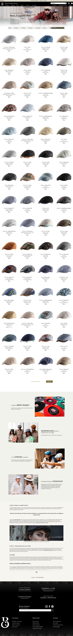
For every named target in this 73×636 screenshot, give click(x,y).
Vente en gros (14, 626)
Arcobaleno (9, 300)
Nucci (28, 300)
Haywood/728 (45, 185)
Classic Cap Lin (9, 47)
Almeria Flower (63, 116)
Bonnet (22, 5)
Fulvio (27, 162)
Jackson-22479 (27, 116)
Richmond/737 (9, 208)
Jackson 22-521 (46, 139)
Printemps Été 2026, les (52, 481)
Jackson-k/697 (27, 277)
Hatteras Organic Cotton (46, 369)
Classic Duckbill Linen (27, 369)
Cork (28, 93)
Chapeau (7, 5)
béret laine (59, 556)
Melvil (9, 93)
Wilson (9, 254)
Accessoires (34, 5)
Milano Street (9, 116)
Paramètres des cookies (37, 628)
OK (52, 610)
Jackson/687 (45, 323)
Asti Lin (27, 47)
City (64, 346)
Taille (24, 28)
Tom (64, 277)
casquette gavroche (51, 520)
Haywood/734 (9, 139)
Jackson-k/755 (9, 277)
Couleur (38, 28)
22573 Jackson (9, 346)
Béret (18, 5)
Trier (45, 28)
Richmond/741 (64, 300)
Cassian (63, 93)
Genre (17, 28)
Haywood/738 (64, 162)
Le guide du (20, 405)
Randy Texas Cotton (9, 323)
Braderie (70, 5)
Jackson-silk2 (45, 70)
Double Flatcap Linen (45, 116)
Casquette (13, 5)
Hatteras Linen (9, 70)
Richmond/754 (46, 254)
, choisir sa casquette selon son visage (50, 431)
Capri (46, 346)
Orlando (27, 70)
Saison (31, 28)
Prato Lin (64, 323)
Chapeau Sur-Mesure (63, 5)
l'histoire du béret (33, 556)
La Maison (54, 5)
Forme (10, 28)
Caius (64, 70)
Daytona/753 (27, 254)
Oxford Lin (45, 47)
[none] (36, 572)
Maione (28, 185)
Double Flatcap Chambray (45, 93)
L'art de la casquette (19, 457)
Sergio (64, 47)
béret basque (13, 566)
